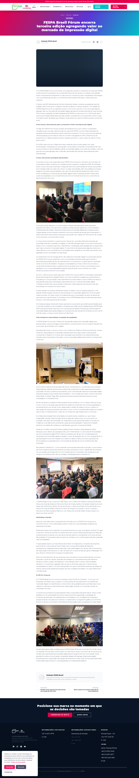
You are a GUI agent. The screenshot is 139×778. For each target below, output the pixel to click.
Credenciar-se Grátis (60, 714)
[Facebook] (13, 746)
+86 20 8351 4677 (107, 754)
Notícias (80, 6)
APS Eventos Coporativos (64, 771)
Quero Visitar (116, 6)
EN (90, 6)
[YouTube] (24, 746)
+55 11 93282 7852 (76, 740)
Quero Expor (98, 6)
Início (62, 15)
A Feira (34, 6)
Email (103, 761)
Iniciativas (69, 6)
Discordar (21, 767)
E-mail (44, 737)
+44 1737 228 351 (107, 737)
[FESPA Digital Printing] (21, 7)
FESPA (83, 771)
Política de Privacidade (18, 762)
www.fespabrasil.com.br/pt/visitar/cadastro (71, 661)
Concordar (9, 767)
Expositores (44, 6)
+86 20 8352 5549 (107, 751)
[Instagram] (17, 746)
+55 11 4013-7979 (48, 734)
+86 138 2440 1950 (108, 758)
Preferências (8, 772)
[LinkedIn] (21, 746)
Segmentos (57, 6)
